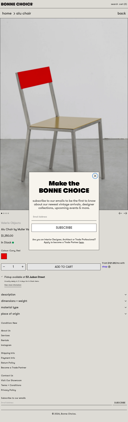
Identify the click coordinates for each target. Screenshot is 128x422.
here (81, 242)
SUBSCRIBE (64, 227)
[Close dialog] (95, 176)
